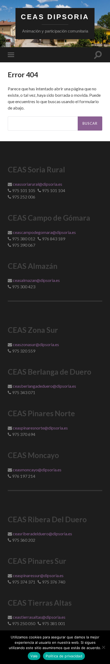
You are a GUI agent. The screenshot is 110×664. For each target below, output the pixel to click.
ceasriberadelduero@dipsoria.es (42, 533)
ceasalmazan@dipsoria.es (36, 280)
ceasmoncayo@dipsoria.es (37, 469)
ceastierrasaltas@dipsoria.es (39, 617)
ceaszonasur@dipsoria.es (36, 344)
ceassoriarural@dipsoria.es (37, 184)
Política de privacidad (64, 656)
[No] (103, 647)
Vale (34, 656)
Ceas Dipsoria (55, 17)
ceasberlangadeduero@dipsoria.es (44, 385)
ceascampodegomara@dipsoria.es (44, 232)
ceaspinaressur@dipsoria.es (38, 575)
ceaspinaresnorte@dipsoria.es (40, 427)
